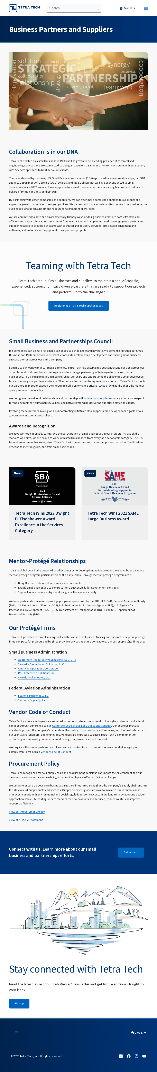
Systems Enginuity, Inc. (32, 700)
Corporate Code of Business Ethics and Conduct (81, 726)
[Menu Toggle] (146, 8)
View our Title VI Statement (26, 820)
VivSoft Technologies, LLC (34, 677)
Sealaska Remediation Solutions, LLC (41, 664)
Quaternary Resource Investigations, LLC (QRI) (47, 660)
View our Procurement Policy (27, 812)
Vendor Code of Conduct (56, 752)
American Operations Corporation (38, 668)
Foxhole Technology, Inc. (33, 696)
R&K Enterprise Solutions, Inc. (36, 673)
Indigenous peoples (96, 398)
